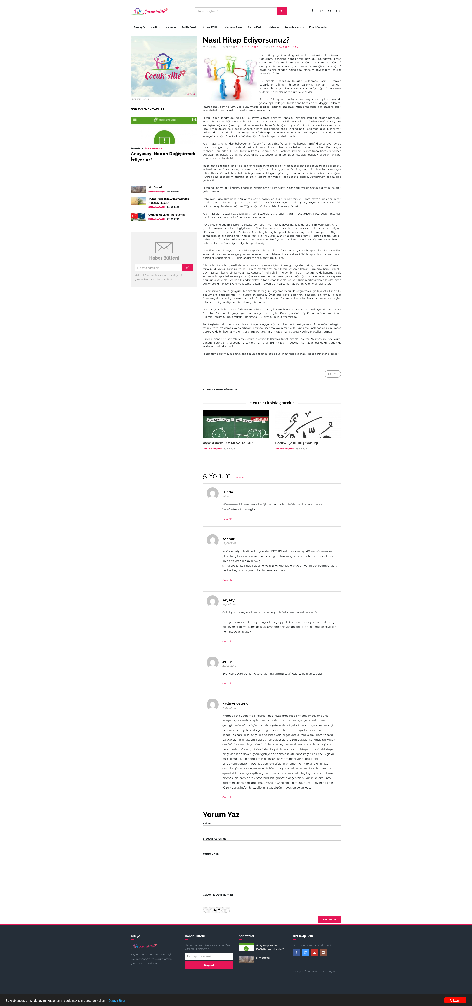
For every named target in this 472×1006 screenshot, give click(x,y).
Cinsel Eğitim (211, 27)
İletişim (331, 971)
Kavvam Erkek (233, 27)
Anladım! (455, 1000)
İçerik (154, 27)
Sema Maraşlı (293, 27)
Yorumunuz (211, 853)
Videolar (274, 27)
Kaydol (209, 965)
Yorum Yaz (240, 478)
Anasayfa (139, 27)
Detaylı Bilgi (116, 1000)
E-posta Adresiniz (214, 838)
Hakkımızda (314, 971)
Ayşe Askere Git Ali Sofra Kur (228, 443)
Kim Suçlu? (155, 187)
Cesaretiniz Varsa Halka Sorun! (166, 214)
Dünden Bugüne (247, 47)
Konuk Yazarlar (318, 27)
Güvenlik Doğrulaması (218, 894)
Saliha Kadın (255, 27)
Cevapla (227, 519)
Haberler (171, 27)
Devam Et (329, 919)
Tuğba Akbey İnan (285, 47)
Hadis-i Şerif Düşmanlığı (296, 443)
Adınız (207, 823)
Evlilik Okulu (189, 27)
